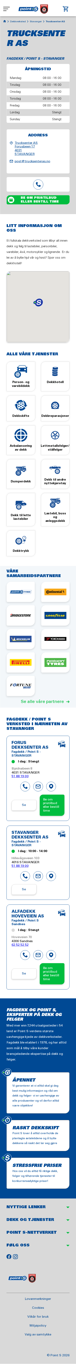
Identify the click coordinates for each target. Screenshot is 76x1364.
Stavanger (36, 21)
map (51, 786)
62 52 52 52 (20, 944)
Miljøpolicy (38, 1325)
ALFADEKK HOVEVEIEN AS (28, 914)
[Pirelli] (20, 662)
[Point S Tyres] (20, 592)
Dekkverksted (18, 21)
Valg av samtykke (38, 1334)
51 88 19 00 (20, 776)
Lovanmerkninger (38, 1298)
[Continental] (55, 592)
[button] (38, 302)
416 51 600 (38, 184)
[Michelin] (20, 639)
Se (24, 805)
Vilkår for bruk (37, 1316)
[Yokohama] (55, 639)
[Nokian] (55, 662)
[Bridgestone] (20, 615)
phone (25, 786)
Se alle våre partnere (42, 702)
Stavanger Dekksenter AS (30, 835)
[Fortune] (20, 686)
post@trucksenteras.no (32, 161)
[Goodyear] (55, 615)
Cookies (38, 1307)
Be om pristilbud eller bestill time (40, 199)
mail (38, 786)
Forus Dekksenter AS (30, 745)
